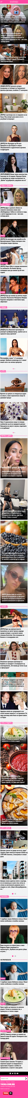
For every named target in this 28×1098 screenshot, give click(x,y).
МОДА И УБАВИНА (5, 204)
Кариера (4, 606)
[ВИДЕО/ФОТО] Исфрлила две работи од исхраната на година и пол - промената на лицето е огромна (13, 474)
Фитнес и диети (6, 436)
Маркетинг (8, 1082)
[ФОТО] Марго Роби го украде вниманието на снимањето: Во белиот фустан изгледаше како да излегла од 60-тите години (13, 269)
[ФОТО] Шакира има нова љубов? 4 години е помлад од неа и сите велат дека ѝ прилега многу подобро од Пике (13, 362)
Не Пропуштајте (6, 960)
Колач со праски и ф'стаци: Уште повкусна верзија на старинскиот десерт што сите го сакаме (12, 821)
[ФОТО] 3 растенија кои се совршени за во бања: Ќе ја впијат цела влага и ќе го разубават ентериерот (13, 117)
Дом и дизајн (5, 828)
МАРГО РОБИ (4, 263)
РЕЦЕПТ (3, 1004)
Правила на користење (5, 1088)
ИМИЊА (3, 978)
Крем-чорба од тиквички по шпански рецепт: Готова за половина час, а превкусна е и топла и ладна (13, 739)
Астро (3, 371)
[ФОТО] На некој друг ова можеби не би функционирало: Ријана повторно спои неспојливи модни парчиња (13, 241)
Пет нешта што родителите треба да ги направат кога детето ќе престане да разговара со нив (12, 921)
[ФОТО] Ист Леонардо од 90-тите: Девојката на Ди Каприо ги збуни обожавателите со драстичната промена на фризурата (13, 146)
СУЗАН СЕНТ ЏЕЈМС (5, 1031)
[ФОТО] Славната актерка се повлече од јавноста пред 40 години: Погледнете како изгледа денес (13, 59)
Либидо (3, 307)
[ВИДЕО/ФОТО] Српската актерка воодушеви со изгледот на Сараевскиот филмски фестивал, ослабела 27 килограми (13, 88)
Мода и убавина (6, 185)
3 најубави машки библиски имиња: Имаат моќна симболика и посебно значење (13, 983)
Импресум (2, 1082)
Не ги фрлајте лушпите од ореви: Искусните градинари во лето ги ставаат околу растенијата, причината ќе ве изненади (12, 853)
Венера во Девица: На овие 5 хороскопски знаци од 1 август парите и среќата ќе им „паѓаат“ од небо (13, 396)
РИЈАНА (3, 236)
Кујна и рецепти (6, 723)
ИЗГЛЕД (3, 292)
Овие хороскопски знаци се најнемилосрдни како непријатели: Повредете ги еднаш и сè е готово (11, 424)
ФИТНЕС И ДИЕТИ (5, 1058)
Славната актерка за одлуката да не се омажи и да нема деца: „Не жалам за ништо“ (12, 949)
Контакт (13, 1082)
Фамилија (4, 896)
